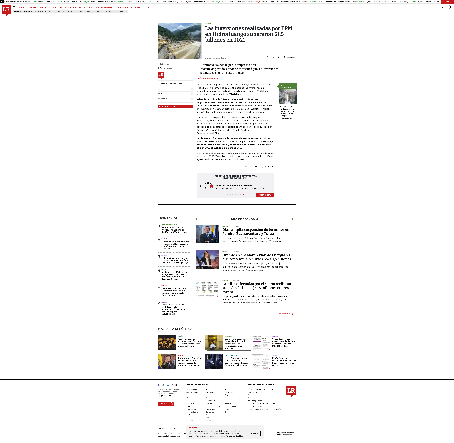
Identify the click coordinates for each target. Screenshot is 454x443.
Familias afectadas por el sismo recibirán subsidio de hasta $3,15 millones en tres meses (256, 288)
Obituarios (210, 412)
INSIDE (146, 7)
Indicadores (191, 409)
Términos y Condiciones (257, 401)
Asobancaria (89, 11)
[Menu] (14, 7)
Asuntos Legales (192, 392)
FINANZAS (20, 7)
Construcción (102, 11)
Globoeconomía (231, 406)
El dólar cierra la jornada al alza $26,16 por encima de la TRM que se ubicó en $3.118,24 (175, 260)
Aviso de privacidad (255, 398)
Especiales (210, 403)
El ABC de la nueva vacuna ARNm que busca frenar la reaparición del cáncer (284, 361)
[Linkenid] (168, 385)
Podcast (189, 415)
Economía (229, 398)
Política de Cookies (234, 436)
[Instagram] (173, 385)
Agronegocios (191, 389)
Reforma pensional (44, 11)
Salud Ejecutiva (231, 415)
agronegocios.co (184, 433)
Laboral (164, 285)
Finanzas (189, 406)
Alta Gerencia (211, 389)
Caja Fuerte (210, 392)
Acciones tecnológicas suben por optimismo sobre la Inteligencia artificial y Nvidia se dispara (175, 275)
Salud (274, 355)
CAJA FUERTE (122, 7)
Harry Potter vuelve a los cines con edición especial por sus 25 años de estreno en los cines (236, 361)
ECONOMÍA (31, 7)
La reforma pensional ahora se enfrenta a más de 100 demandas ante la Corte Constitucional (175, 291)
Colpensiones (59, 11)
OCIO (51, 7)
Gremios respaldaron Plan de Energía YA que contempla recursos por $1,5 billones (256, 257)
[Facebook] (267, 57)
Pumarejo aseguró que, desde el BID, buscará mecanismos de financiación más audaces (236, 344)
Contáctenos (253, 395)
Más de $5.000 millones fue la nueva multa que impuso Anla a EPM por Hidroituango (287, 112)
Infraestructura (211, 409)
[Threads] (177, 385)
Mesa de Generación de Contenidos (262, 389)
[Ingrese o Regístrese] (450, 7)
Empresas (190, 403)
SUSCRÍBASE (447, 2)
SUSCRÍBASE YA (265, 195)
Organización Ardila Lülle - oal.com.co (285, 434)
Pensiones (70, 11)
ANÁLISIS (93, 7)
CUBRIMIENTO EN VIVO (169, 225)
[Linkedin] (278, 57)
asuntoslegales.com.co (167, 433)
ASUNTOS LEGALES (106, 7)
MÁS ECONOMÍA (284, 314)
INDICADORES (136, 7)
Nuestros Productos (255, 392)
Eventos (228, 403)
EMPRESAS (42, 7)
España (180, 336)
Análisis (227, 389)
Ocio (227, 412)
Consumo (190, 398)
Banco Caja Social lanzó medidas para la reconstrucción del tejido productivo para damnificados (173, 309)
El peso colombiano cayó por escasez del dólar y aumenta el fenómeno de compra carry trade (175, 245)
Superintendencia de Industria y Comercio (264, 409)
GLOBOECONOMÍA (63, 7)
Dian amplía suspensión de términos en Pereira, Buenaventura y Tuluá (255, 231)
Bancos (79, 11)
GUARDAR (290, 57)
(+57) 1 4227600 (164, 396)
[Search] (436, 7)
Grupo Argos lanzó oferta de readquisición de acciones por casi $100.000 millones (283, 342)
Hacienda (228, 336)
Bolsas (164, 239)
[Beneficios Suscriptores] (443, 7)
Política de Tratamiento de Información (263, 403)
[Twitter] (273, 57)
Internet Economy (193, 412)
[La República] (6, 10)
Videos (208, 420)
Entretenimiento (231, 355)
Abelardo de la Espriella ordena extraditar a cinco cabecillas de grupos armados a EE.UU (189, 361)
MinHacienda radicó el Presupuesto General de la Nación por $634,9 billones (174, 230)
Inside (227, 409)
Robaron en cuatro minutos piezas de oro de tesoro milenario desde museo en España (189, 342)
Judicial (181, 355)
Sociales (189, 420)
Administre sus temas (169, 106)
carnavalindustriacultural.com (169, 436)
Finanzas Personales (213, 406)
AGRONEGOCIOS (80, 7)
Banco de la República (117, 11)
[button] (200, 186)
